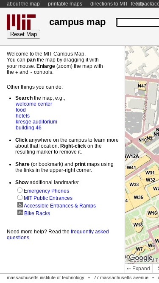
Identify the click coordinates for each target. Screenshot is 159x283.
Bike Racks (36, 213)
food (21, 110)
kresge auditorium (36, 122)
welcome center (34, 104)
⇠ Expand (138, 269)
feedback (141, 4)
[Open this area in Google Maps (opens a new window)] (141, 257)
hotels (23, 116)
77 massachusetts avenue (121, 277)
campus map (77, 22)
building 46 (29, 128)
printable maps (65, 4)
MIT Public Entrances (47, 198)
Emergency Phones (45, 191)
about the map (23, 4)
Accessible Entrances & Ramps (59, 206)
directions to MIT (109, 4)
